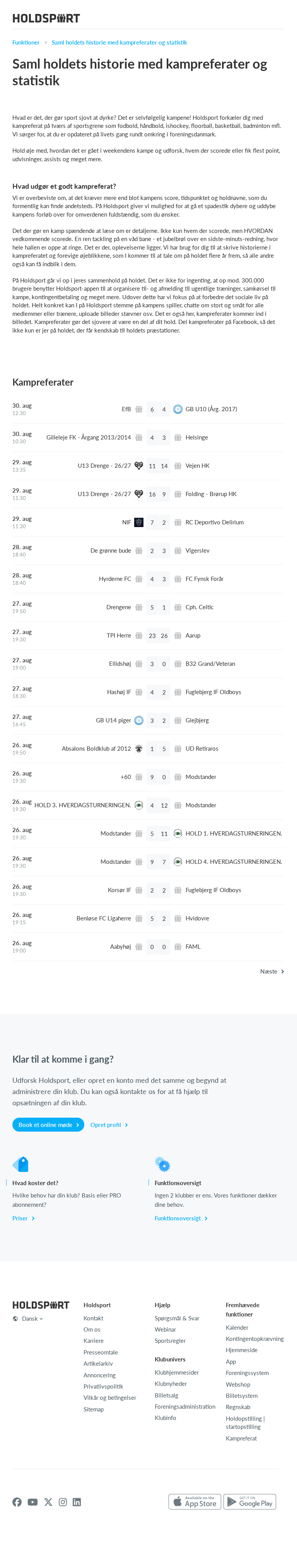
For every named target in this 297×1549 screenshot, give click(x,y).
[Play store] (250, 1502)
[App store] (195, 1502)
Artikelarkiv (98, 1363)
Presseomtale (101, 1352)
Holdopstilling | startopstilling (245, 1422)
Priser (20, 1218)
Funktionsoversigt (178, 1218)
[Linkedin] (77, 1502)
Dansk (30, 1318)
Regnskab (238, 1406)
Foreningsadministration (185, 1406)
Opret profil (106, 1124)
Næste (269, 971)
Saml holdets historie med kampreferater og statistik (119, 42)
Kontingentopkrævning (255, 1338)
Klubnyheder (171, 1383)
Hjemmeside (242, 1349)
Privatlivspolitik (103, 1386)
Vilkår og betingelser (110, 1397)
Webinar (165, 1329)
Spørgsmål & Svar (177, 1318)
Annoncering (100, 1375)
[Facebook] (17, 1502)
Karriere (94, 1340)
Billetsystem (242, 1395)
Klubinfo (165, 1417)
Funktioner (26, 42)
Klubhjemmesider (177, 1372)
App (231, 1361)
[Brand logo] (46, 19)
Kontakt (93, 1318)
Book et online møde (46, 1124)
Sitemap (94, 1409)
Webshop (238, 1384)
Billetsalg (166, 1395)
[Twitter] (48, 1502)
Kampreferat (241, 1438)
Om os (92, 1329)
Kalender (237, 1327)
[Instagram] (63, 1502)
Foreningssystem (247, 1372)
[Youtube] (32, 1502)
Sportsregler (170, 1340)
